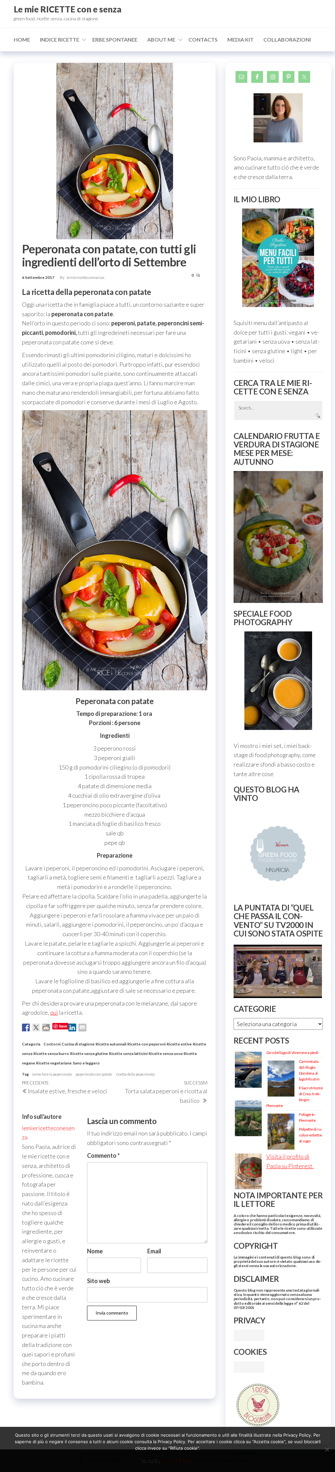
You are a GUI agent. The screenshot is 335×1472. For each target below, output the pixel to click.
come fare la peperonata (52, 1074)
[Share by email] (82, 1027)
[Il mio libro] (278, 258)
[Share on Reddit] (46, 1027)
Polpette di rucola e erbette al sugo (311, 1135)
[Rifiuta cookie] (327, 1449)
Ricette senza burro (51, 1053)
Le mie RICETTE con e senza (67, 9)
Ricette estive (179, 1044)
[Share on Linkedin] (72, 1027)
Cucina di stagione (78, 1044)
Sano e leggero (86, 1063)
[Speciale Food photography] (278, 680)
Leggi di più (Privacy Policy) (220, 1460)
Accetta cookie (105, 1460)
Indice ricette (59, 39)
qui (54, 1012)
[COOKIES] (249, 1366)
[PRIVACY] (249, 1334)
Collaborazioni (287, 39)
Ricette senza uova (166, 1053)
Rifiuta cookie (155, 1460)
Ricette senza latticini (128, 1053)
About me (161, 39)
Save (63, 1026)
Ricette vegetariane (54, 1063)
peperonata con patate (94, 1074)
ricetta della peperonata (135, 1074)
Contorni (52, 1044)
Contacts (203, 39)
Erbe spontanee (114, 39)
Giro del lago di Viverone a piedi (292, 1052)
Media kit (240, 39)
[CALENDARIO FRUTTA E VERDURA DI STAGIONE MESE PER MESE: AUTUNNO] (278, 537)
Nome (95, 1251)
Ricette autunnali (111, 1044)
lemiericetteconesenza (85, 277)
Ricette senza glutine (89, 1053)
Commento (103, 1155)
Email (154, 1251)
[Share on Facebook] (26, 1027)
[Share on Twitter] (36, 1027)
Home (22, 39)
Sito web (98, 1280)
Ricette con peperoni (146, 1044)
